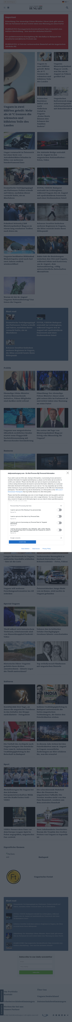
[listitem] (36, 506)
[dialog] (36, 511)
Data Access (36, 548)
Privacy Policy (47, 548)
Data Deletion (25, 548)
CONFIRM (22, 542)
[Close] (68, 473)
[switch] (59, 510)
